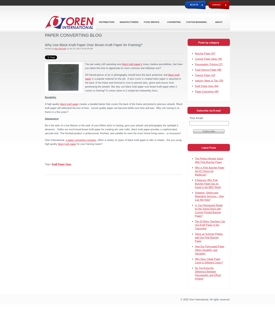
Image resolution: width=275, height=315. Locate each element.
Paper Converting (207, 91)
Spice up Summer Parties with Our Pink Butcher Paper (209, 237)
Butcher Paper (205, 53)
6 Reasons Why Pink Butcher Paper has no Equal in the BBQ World (208, 184)
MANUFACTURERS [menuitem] (129, 22)
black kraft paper (69, 104)
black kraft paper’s (132, 64)
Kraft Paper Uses (61, 164)
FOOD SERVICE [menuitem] (151, 22)
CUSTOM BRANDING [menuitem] (196, 22)
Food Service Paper (208, 69)
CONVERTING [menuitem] (174, 22)
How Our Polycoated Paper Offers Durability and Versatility (209, 250)
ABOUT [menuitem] (219, 22)
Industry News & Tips (209, 80)
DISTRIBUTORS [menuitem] (106, 22)
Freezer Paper (205, 75)
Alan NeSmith (60, 49)
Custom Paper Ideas (208, 59)
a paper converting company (81, 140)
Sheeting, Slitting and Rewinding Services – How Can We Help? (209, 196)
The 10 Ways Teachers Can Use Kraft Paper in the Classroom (210, 225)
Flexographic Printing (209, 64)
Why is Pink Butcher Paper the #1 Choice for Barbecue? (209, 171)
